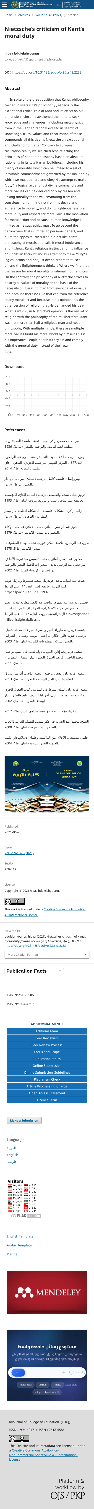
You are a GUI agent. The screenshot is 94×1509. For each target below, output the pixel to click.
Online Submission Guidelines (47, 1072)
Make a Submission (24, 1120)
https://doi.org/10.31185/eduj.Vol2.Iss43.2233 (46, 72)
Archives (24, 15)
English (12, 1154)
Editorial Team (47, 1031)
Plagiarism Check (47, 1079)
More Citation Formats (23, 954)
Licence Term (47, 1100)
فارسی (11, 1161)
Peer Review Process (47, 1045)
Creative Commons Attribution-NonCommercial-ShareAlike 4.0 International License (43, 1455)
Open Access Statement (47, 1093)
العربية (11, 1148)
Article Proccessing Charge (47, 1086)
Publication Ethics (47, 1058)
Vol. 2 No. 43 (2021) (48, 15)
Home (9, 15)
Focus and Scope (47, 1052)
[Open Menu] (4, 4)
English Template (20, 1236)
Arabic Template (20, 1245)
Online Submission (47, 1065)
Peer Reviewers (47, 1038)
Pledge (12, 1254)
